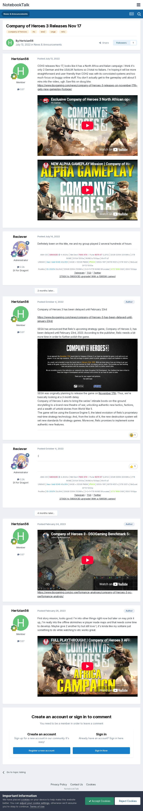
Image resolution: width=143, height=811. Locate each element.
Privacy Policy (59, 784)
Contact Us (76, 784)
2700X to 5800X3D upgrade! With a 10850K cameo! (87, 276)
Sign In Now (101, 750)
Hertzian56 (26, 40)
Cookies (91, 784)
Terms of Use (37, 806)
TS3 (89, 272)
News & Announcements (48, 44)
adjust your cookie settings (34, 803)
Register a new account (41, 750)
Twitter (97, 272)
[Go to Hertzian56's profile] (10, 43)
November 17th (107, 393)
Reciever (20, 236)
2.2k (22, 267)
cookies (25, 799)
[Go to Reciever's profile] (21, 249)
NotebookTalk (16, 4)
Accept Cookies (100, 800)
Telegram (79, 272)
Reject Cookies (127, 800)
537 (22, 89)
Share (105, 42)
